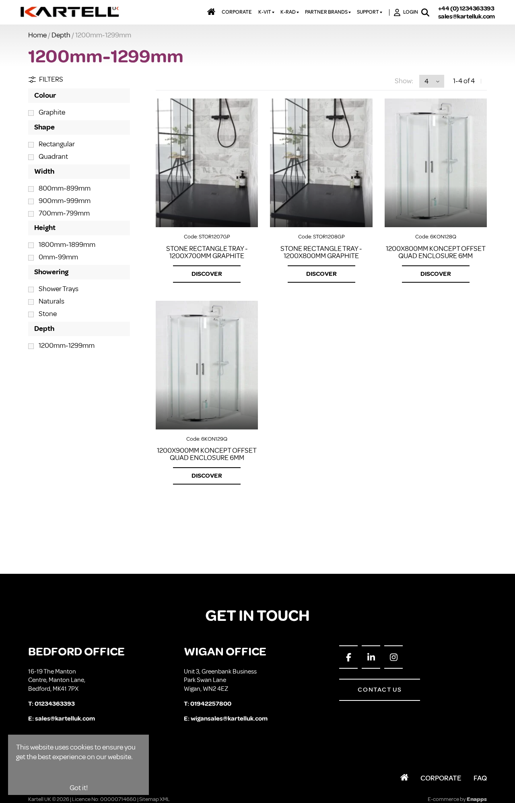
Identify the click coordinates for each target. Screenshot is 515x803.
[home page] (70, 12)
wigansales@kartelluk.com (229, 719)
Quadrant (53, 156)
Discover (207, 274)
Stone (48, 313)
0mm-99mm (58, 257)
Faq (480, 778)
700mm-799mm (64, 213)
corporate (237, 12)
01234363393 (55, 704)
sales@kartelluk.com (466, 16)
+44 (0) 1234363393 (466, 8)
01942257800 (210, 704)
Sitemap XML (154, 799)
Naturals (51, 301)
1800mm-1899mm (67, 244)
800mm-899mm (65, 188)
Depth (61, 35)
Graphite (52, 112)
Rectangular (57, 144)
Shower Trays (58, 288)
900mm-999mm (65, 200)
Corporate (440, 778)
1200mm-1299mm (67, 345)
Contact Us (380, 690)
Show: (404, 80)
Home (37, 35)
